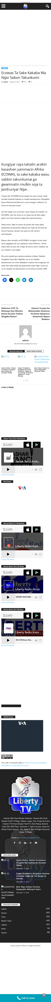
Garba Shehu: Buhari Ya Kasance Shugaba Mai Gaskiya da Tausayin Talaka (8, 370)
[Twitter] (13, 295)
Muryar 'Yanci (6, 921)
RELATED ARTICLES (16, 351)
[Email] (37, 295)
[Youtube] (36, 843)
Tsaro (3, 917)
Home (3, 65)
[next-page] (27, 380)
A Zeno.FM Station (7, 474)
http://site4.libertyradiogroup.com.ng (25, 343)
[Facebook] (5, 295)
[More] (40, 95)
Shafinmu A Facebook (11, 706)
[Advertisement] (25, 36)
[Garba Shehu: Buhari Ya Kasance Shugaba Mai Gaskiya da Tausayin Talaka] (9, 361)
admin (5, 82)
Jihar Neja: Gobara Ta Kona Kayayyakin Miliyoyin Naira (41, 369)
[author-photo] (25, 331)
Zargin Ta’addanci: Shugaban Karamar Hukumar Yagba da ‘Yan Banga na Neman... (33, 876)
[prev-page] (24, 380)
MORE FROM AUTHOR (34, 351)
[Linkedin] (29, 295)
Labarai (4, 925)
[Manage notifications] (44, 995)
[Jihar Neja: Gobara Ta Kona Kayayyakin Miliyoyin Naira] (42, 361)
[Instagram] (20, 843)
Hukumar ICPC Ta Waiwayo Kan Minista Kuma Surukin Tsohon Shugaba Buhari (12, 312)
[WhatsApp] (21, 295)
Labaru (9, 65)
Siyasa (4, 913)
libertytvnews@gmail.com (30, 838)
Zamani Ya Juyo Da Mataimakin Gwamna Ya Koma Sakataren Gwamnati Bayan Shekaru (39, 313)
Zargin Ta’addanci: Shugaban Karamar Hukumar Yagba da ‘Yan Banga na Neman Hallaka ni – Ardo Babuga (25, 372)
